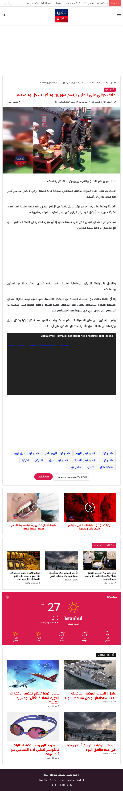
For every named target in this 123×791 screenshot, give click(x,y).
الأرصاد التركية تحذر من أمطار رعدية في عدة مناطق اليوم (63, 574)
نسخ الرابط (43, 476)
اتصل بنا (80, 780)
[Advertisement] (61, 50)
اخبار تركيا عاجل (58, 460)
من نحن (53, 780)
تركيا (24, 460)
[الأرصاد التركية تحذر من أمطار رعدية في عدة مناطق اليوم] (61, 560)
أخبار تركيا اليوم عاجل (57, 453)
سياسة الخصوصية (66, 780)
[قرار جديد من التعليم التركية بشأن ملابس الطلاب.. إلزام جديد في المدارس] (99, 560)
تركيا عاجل (106, 467)
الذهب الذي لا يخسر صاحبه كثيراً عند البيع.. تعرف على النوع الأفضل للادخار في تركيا (24, 576)
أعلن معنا (43, 780)
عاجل (90, 467)
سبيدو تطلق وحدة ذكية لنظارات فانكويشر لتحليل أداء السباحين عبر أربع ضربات (35, 749)
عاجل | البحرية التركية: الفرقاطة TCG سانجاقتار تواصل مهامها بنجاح (90, 695)
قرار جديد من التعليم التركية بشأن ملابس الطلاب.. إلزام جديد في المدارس (100, 576)
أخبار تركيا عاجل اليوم (26, 453)
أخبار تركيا (100, 83)
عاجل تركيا (74, 467)
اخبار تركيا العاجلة (84, 460)
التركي (38, 460)
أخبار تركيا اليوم (85, 453)
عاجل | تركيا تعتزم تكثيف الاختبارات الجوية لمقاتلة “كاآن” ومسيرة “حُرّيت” (34, 697)
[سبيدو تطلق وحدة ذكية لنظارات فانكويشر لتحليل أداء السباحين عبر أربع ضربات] (33, 726)
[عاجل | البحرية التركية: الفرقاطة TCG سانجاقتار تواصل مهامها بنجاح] (90, 674)
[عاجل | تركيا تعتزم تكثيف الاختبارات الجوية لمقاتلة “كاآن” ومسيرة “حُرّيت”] (33, 674)
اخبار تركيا (106, 460)
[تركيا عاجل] (61, 15)
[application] (61, 364)
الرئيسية (110, 83)
